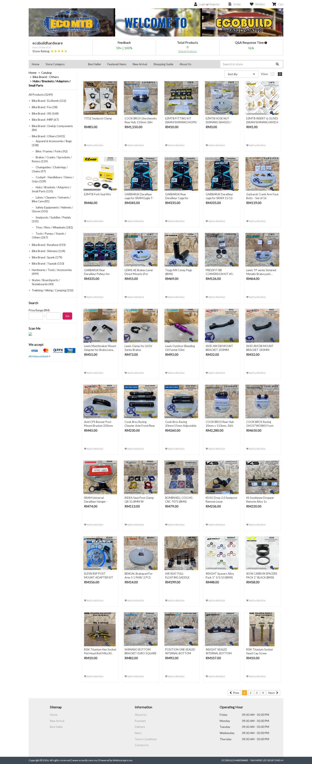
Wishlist (260, 4)
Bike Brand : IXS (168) (45, 113)
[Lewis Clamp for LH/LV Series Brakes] (141, 326)
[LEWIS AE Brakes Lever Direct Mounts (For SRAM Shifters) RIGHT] (141, 250)
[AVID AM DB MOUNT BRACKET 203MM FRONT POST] (222, 326)
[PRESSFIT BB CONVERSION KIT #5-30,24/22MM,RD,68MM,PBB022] (222, 250)
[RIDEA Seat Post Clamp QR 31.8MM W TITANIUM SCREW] (141, 478)
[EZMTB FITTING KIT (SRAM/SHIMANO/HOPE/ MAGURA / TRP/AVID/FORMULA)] (181, 98)
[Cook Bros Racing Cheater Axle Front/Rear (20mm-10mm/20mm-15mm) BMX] (141, 402)
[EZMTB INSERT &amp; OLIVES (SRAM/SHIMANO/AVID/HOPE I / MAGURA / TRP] (262, 98)
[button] (63, 64)
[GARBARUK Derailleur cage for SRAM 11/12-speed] (222, 174)
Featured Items (116, 64)
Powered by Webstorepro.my (115, 760)
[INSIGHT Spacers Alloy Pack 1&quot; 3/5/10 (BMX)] (222, 553)
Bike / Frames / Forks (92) (51, 151)
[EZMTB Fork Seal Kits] (100, 174)
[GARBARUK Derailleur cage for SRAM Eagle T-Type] (141, 174)
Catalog (46, 72)
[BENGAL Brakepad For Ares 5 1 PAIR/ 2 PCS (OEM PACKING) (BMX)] (141, 553)
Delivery (140, 727)
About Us (185, 64)
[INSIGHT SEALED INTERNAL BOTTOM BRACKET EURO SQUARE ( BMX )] (222, 629)
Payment (140, 721)
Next (271, 693)
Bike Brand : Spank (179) (47, 257)
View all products (187, 51)
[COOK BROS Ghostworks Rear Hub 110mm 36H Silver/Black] (141, 98)
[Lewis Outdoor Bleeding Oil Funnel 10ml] (181, 326)
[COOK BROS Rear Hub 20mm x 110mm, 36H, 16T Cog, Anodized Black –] (222, 402)
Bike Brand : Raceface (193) (49, 245)
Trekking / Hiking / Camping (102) (52, 290)
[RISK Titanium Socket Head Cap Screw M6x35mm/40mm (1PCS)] (262, 629)
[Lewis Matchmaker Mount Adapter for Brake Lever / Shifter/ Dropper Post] (100, 326)
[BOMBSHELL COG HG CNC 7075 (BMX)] (181, 478)
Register (214, 4)
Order (237, 4)
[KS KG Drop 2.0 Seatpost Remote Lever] (222, 478)
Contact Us (142, 745)
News (138, 733)
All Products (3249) (41, 94)
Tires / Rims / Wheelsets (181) (54, 227)
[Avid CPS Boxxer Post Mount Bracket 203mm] (100, 402)
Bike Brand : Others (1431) (48, 136)
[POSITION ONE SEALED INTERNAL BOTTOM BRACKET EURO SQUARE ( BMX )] (181, 629)
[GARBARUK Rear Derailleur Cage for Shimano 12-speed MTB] (181, 174)
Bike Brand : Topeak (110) (48, 263)
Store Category (55, 64)
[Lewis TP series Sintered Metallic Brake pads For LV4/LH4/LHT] (262, 250)
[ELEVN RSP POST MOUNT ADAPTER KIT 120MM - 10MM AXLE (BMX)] (100, 553)
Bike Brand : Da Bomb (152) (49, 100)
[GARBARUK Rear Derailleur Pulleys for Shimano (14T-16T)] (100, 250)
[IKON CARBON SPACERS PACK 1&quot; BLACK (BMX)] (262, 553)
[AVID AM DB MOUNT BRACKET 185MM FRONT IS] (262, 326)
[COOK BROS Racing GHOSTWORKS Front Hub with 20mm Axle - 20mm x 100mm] (262, 402)
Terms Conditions (146, 739)
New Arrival (140, 64)
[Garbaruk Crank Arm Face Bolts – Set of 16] (262, 174)
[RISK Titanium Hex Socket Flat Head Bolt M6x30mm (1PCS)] (100, 629)
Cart (280, 4)
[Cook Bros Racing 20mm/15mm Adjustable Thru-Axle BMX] (181, 402)
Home (35, 64)
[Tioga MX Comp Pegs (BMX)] (181, 250)
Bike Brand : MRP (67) (45, 119)
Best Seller (94, 64)
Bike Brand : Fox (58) (45, 107)
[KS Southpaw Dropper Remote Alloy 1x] (262, 478)
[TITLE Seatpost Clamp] (100, 98)
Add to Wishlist (94, 145)
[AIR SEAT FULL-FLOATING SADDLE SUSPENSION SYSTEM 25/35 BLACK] (181, 553)
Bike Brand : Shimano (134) (48, 251)
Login (202, 4)
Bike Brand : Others (46, 77)
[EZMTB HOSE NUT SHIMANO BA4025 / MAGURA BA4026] (222, 98)
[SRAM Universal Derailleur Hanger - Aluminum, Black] (100, 478)
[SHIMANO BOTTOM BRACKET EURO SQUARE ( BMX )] (141, 629)
